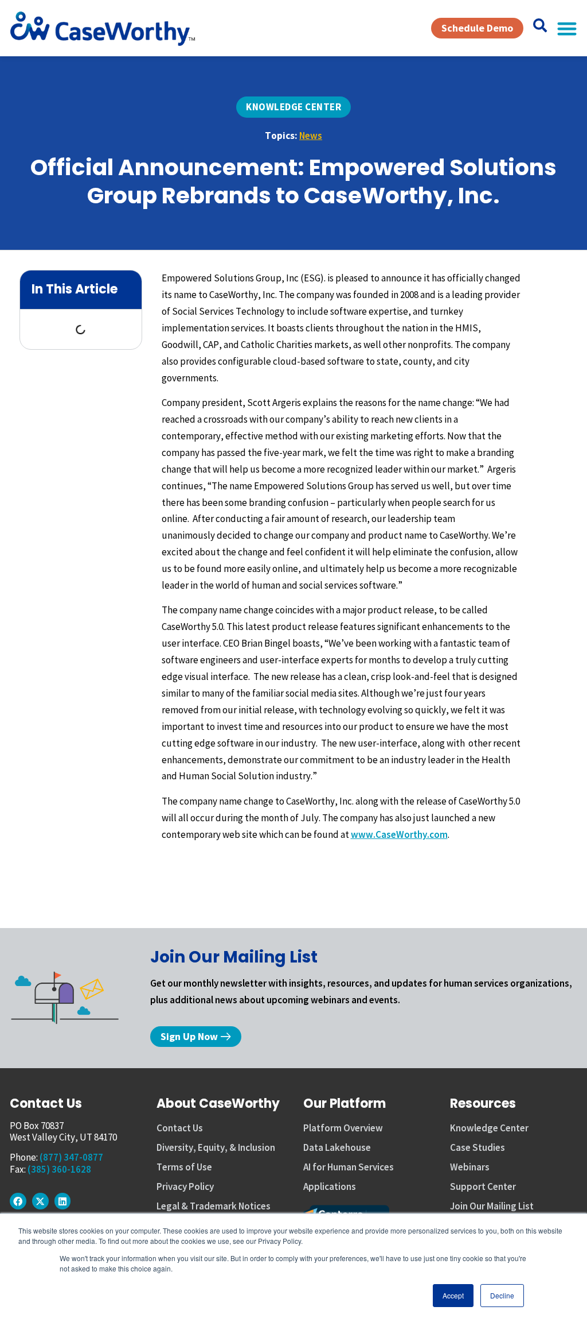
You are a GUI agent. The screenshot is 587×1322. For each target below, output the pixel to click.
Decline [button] (502, 1295)
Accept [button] (453, 1295)
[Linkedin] (62, 1201)
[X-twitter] (40, 1201)
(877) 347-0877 (71, 1157)
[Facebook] (18, 1201)
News (310, 135)
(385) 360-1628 (59, 1169)
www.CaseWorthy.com (399, 834)
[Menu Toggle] (567, 28)
